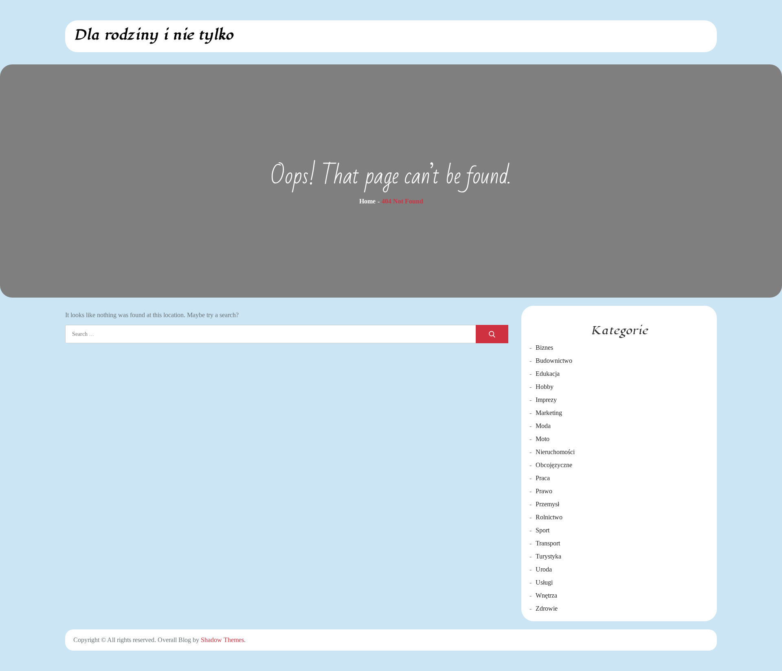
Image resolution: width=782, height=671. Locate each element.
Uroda (544, 569)
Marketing (549, 412)
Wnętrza (546, 595)
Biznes (544, 347)
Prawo (544, 491)
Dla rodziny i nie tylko (153, 35)
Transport (548, 543)
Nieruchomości (555, 451)
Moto (542, 438)
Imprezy (546, 399)
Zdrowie (547, 608)
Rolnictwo (549, 517)
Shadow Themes (222, 639)
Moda (543, 425)
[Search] (492, 334)
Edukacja (548, 373)
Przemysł (547, 504)
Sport (542, 530)
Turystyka (548, 556)
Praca (543, 478)
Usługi (544, 582)
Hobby (545, 386)
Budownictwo (554, 360)
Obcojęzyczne (554, 464)
